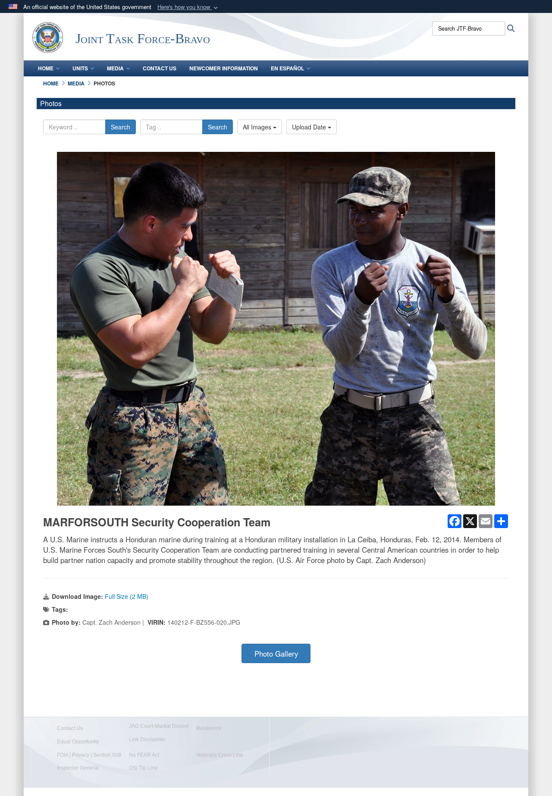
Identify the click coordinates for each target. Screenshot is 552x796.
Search (120, 127)
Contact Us (159, 68)
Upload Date (310, 127)
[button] (188, 7)
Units (80, 68)
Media (115, 68)
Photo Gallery (276, 653)
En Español (287, 68)
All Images (258, 127)
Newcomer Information (223, 68)
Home (45, 68)
